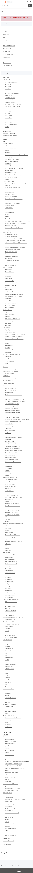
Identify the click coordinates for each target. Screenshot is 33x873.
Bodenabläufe (8, 466)
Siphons (7, 517)
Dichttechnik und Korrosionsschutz (12, 354)
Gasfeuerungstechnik (8, 181)
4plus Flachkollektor (10, 743)
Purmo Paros (8, 89)
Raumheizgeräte (9, 709)
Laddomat (7, 775)
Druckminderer (9, 428)
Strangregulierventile (10, 305)
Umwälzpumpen (9, 263)
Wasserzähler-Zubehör (10, 455)
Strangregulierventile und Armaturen (14, 768)
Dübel (6, 539)
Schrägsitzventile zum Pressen (12, 448)
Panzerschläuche (9, 301)
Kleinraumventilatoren (10, 664)
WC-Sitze (7, 713)
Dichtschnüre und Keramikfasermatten (15, 341)
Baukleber (7, 548)
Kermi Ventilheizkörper (11, 100)
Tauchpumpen (8, 473)
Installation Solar (7, 748)
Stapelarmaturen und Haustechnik (12, 421)
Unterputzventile (9, 519)
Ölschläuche (8, 152)
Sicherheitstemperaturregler (12, 318)
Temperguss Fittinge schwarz (12, 412)
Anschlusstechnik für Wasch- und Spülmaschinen (13, 498)
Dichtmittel (7, 543)
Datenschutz (6, 34)
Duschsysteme (8, 584)
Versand (20, 865)
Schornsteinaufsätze (10, 350)
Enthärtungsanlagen (10, 430)
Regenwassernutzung (10, 610)
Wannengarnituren (10, 595)
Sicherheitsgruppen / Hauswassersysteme (15, 453)
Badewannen (8, 722)
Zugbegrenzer (8, 352)
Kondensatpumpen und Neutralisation (15, 247)
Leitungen (7, 214)
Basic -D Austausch (10, 120)
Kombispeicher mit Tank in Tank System (15, 799)
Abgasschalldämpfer (10, 332)
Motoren (7, 216)
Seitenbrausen (8, 590)
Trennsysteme (8, 258)
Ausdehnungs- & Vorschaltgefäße (13, 763)
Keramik (7, 630)
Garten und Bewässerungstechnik (11, 599)
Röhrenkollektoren (7, 792)
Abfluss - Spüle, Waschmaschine (13, 461)
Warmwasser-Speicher (10, 711)
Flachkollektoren (7, 737)
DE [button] (23, 2)
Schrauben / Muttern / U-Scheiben (13, 541)
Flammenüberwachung (11, 177)
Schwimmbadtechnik (8, 689)
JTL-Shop (19, 871)
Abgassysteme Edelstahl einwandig (14, 336)
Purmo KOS (8, 84)
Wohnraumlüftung (9, 668)
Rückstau (7, 470)
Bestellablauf (6, 57)
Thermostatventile (9, 272)
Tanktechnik (8, 163)
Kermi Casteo (8, 115)
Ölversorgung (8, 157)
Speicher (5, 795)
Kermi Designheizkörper (11, 124)
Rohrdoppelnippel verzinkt (11, 415)
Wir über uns (6, 51)
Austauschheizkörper (10, 102)
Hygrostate (7, 312)
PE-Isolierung (8, 488)
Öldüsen (7, 146)
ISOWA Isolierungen (10, 484)
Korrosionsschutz (9, 361)
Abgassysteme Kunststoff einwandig (14, 338)
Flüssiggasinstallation (10, 201)
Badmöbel (7, 628)
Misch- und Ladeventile (11, 251)
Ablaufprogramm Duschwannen (13, 718)
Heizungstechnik (7, 232)
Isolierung (7, 757)
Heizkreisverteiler (9, 280)
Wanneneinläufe (9, 570)
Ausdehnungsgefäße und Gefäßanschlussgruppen (11, 235)
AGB (4, 37)
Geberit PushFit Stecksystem (12, 403)
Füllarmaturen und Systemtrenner (13, 296)
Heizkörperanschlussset (9, 133)
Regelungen (8, 316)
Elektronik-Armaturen (10, 559)
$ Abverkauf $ (7, 844)
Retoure (5, 60)
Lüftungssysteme (7, 662)
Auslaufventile (8, 501)
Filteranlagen (8, 693)
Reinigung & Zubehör (10, 697)
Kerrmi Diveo (8, 118)
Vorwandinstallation (10, 633)
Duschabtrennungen (10, 619)
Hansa (6, 644)
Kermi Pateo (8, 111)
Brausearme (8, 577)
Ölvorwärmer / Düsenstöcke (12, 159)
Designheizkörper (7, 131)
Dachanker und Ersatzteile (11, 790)
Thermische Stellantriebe (11, 283)
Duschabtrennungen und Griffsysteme (13, 617)
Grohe (6, 642)
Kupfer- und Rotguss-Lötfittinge (13, 406)
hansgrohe (7, 646)
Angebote (5, 141)
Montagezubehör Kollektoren (10, 783)
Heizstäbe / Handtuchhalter (10, 135)
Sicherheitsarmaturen (10, 303)
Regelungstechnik (7, 309)
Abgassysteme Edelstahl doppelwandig (15, 334)
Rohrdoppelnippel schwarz (12, 417)
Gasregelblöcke (9, 207)
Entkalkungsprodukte (8, 373)
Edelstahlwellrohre (9, 750)
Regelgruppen (8, 278)
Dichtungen (8, 356)
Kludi (6, 655)
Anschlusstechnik (9, 691)
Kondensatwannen (9, 212)
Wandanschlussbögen (10, 593)
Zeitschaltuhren (9, 325)
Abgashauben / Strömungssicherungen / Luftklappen (15, 184)
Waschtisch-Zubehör (10, 635)
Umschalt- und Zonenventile (12, 260)
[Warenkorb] (30, 1)
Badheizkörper (6, 129)
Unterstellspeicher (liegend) (12, 813)
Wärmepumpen (9, 702)
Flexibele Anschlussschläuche (12, 505)
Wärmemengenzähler (10, 265)
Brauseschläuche (9, 581)
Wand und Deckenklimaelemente (13, 292)
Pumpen (7, 613)
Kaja (6, 653)
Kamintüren (8, 343)
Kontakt (5, 31)
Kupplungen (8, 604)
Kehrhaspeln (6, 375)
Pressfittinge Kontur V (10, 388)
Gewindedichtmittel (10, 359)
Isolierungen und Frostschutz (10, 477)
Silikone (7, 546)
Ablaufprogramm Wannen (11, 720)
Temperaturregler (9, 321)
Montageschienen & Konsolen (12, 535)
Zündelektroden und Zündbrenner (14, 228)
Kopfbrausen (8, 588)
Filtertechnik (8, 432)
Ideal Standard (8, 651)
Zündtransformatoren (10, 166)
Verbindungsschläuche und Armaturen (13, 294)
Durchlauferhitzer (9, 706)
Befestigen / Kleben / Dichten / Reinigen (13, 523)
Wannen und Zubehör (8, 715)
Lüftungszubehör (9, 666)
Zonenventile (8, 770)
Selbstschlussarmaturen (11, 561)
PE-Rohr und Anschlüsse (11, 601)
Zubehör (7, 126)
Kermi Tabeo (8, 113)
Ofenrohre (7, 347)
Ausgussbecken (9, 626)
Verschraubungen (9, 307)
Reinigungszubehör (8, 380)
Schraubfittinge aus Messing (12, 514)
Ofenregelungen (9, 345)
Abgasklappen (8, 330)
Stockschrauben (9, 532)
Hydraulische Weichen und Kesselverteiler (16, 243)
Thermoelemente (9, 219)
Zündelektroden (9, 170)
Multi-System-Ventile (10, 441)
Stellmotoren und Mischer (11, 256)
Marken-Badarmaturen (9, 671)
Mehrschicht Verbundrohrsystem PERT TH (15, 399)
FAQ (4, 28)
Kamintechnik (6, 327)
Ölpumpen (7, 150)
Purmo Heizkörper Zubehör (12, 93)
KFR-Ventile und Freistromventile (13, 437)
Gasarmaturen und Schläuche (12, 203)
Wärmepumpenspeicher (11, 804)
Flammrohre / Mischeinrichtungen (13, 175)
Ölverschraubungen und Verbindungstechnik (16, 154)
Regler (6, 830)
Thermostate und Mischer (11, 772)
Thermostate (8, 323)
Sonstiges (7, 230)
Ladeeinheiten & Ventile (11, 777)
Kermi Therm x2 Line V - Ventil (12, 106)
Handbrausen (8, 586)
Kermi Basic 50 (8, 122)
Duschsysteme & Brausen (9, 575)
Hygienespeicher (9, 797)
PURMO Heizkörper (8, 80)
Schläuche (7, 608)
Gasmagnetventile (9, 205)
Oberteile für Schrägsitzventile (12, 446)
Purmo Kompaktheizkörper (11, 82)
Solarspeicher (8, 801)
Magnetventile (8, 179)
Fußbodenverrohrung (10, 285)
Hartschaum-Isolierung (11, 479)
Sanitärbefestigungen (10, 537)
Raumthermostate (9, 314)
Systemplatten (8, 289)
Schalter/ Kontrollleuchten (11, 161)
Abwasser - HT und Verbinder (12, 464)
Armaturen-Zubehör (10, 555)
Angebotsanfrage (7, 65)
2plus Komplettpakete (10, 741)
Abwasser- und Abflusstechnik (10, 459)
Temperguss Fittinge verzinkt (12, 410)
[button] (27, 1)
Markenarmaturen (9, 657)
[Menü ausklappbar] (2, 1)
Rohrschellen (8, 530)
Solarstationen (8, 826)
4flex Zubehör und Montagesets (13, 788)
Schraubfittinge (9, 392)
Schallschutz (8, 528)
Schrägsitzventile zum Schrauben (13, 450)
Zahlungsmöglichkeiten (9, 54)
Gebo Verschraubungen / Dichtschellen (15, 401)
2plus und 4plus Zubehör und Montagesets (16, 786)
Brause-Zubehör (9, 597)
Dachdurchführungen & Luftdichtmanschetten (17, 761)
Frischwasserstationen (10, 828)
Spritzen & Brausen (10, 606)
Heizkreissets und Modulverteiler (13, 238)
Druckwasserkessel (10, 615)
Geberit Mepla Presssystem (12, 408)
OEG (6, 686)
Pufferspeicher (8, 806)
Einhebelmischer (9, 557)
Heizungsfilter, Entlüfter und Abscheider (15, 240)
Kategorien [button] (4, 853)
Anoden (7, 821)
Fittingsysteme (6, 386)
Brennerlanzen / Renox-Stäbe (12, 187)
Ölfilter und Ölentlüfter (11, 148)
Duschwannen (8, 726)
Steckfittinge (8, 397)
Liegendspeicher (9, 810)
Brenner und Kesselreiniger (10, 369)
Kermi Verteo (8, 109)
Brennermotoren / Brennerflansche (14, 168)
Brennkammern (9, 190)
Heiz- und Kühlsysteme (9, 267)
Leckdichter (8, 363)
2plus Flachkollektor (10, 739)
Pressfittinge (8, 759)
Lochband (7, 526)
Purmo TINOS (8, 91)
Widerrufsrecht (7, 48)
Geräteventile (8, 508)
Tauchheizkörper (9, 817)
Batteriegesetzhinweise (9, 45)
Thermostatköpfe (9, 269)
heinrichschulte (9, 648)
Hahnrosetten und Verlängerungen (14, 510)
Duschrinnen (8, 724)
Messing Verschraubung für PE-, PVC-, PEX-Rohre (17, 419)
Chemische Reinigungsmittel (10, 371)
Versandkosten (7, 62)
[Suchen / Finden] (30, 5)
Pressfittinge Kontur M (10, 390)
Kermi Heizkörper (7, 95)
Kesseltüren (8, 245)
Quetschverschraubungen (11, 512)
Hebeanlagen (8, 468)
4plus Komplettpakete (10, 746)
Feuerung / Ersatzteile (8, 841)
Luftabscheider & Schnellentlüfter (13, 766)
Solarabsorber (8, 700)
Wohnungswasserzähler (11, 457)
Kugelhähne (8, 298)
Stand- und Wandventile (11, 564)
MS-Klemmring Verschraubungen (13, 395)
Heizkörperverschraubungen (12, 274)
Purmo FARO (8, 86)
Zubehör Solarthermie (8, 824)
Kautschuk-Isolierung (10, 486)
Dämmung (7, 287)
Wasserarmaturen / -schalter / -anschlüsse (16, 223)
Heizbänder (8, 482)
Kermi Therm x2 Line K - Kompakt (13, 104)
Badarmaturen (6, 552)
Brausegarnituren (9, 579)
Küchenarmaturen (7, 639)
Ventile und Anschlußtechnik (10, 495)
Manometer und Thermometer (12, 249)
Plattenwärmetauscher (10, 254)
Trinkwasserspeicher (10, 808)
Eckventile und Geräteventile (12, 503)
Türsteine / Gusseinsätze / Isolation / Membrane (17, 221)
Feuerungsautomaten (10, 172)
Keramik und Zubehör (8, 622)
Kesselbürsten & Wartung (9, 378)
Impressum (6, 43)
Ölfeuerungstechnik (8, 143)
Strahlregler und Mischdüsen (12, 566)
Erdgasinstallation (9, 192)
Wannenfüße (8, 729)
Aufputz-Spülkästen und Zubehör (13, 624)
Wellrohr (7, 752)
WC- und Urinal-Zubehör (11, 637)
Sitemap (5, 40)
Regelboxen (8, 276)
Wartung (7, 779)
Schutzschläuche (9, 490)
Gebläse (7, 210)
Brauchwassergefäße (10, 426)
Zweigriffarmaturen (10, 572)
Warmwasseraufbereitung (9, 704)
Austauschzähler (9, 424)
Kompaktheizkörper (10, 97)
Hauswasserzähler (9, 435)
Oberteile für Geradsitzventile (12, 444)
